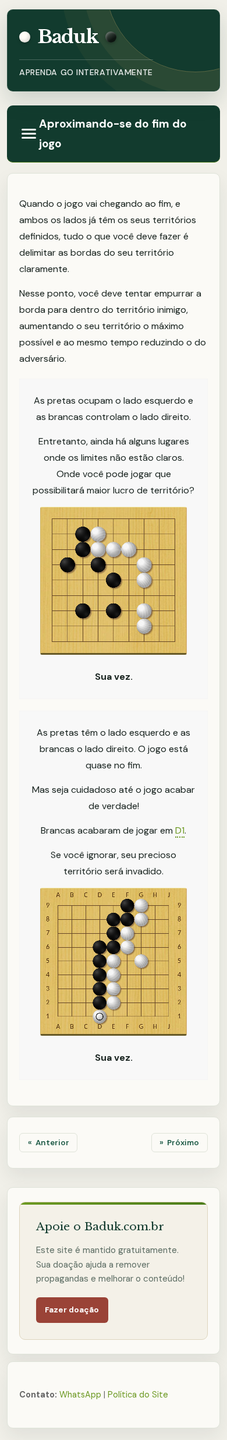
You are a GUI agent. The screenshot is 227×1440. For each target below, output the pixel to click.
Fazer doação (72, 1310)
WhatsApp (80, 1394)
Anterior (52, 1143)
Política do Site (138, 1394)
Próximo (183, 1143)
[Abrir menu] (29, 134)
